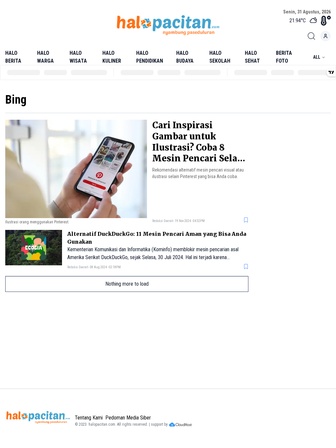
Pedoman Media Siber (128, 418)
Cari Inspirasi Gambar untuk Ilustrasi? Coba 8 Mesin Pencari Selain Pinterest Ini (199, 147)
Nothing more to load (127, 284)
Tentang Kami (89, 418)
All (316, 57)
